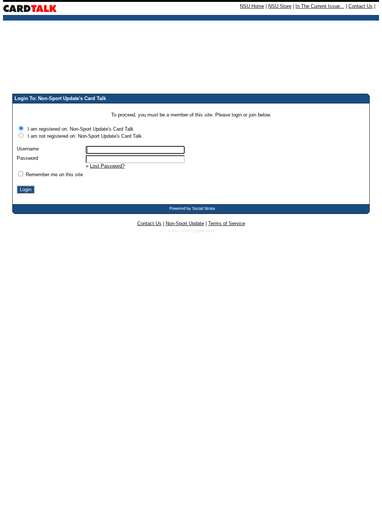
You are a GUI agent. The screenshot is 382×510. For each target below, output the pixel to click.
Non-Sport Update (185, 223)
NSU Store (279, 6)
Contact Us (360, 6)
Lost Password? (107, 166)
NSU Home (252, 6)
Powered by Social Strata (192, 208)
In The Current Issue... (319, 6)
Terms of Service (226, 223)
